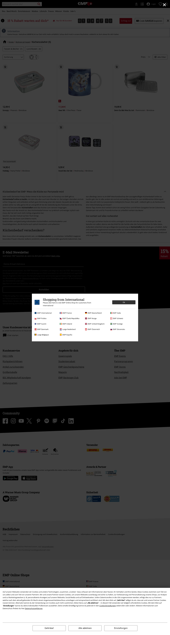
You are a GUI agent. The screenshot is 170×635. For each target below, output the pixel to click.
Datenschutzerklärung (33, 608)
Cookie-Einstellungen (107, 605)
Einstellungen (121, 628)
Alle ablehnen (85, 628)
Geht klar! (49, 628)
